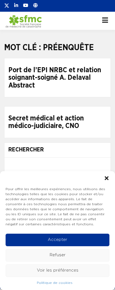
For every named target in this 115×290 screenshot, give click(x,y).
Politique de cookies (55, 282)
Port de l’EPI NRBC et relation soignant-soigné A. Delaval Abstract (54, 78)
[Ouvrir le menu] (105, 20)
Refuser (58, 255)
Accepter (57, 240)
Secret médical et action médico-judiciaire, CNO (46, 122)
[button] (106, 178)
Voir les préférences (57, 270)
